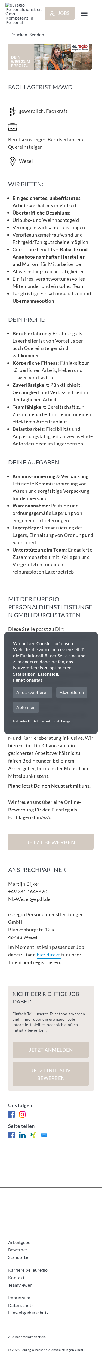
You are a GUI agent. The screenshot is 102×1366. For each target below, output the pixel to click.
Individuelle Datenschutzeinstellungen (43, 721)
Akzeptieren (72, 692)
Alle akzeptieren (32, 692)
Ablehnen (26, 707)
